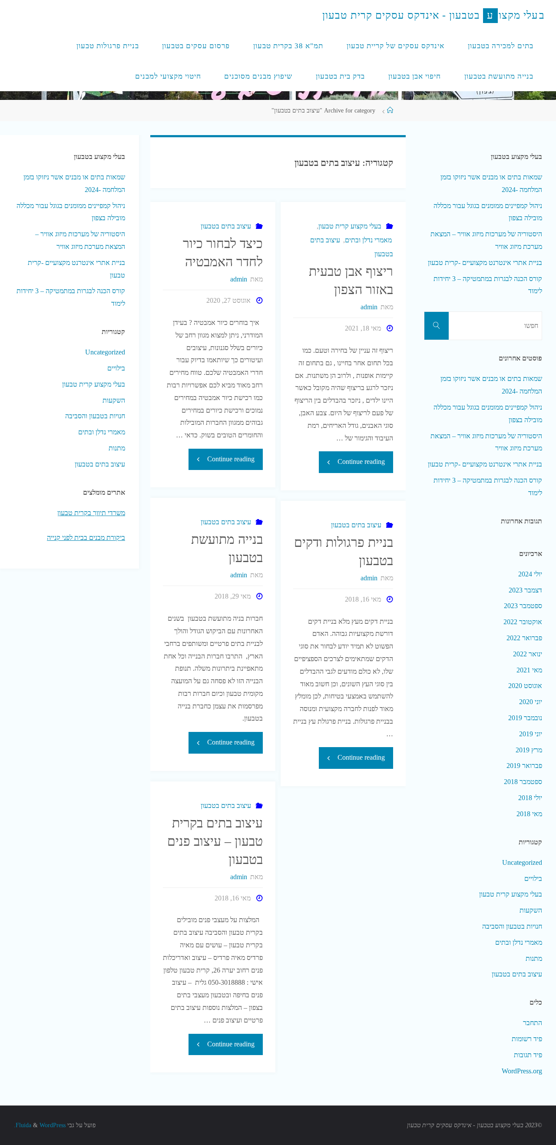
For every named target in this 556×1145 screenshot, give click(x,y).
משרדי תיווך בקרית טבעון (91, 512)
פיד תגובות (528, 1055)
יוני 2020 (530, 701)
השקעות (114, 400)
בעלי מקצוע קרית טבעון (349, 226)
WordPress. (40, 1125)
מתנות (117, 448)
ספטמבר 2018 (523, 781)
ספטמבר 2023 (523, 605)
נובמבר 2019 (525, 717)
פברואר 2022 (524, 638)
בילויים (116, 368)
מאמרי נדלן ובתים (368, 240)
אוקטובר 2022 (522, 621)
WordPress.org (522, 1071)
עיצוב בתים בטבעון (226, 226)
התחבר (532, 1022)
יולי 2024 (530, 574)
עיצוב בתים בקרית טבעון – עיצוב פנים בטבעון (215, 841)
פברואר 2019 (524, 765)
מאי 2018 (529, 813)
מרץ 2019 (529, 750)
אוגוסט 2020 (525, 685)
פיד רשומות (527, 1038)
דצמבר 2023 (525, 590)
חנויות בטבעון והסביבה (95, 416)
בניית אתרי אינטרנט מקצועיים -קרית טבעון (485, 262)
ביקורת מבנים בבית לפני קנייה (86, 537)
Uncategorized (105, 352)
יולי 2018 (530, 797)
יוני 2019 (530, 734)
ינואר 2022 (527, 654)
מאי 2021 (529, 670)
